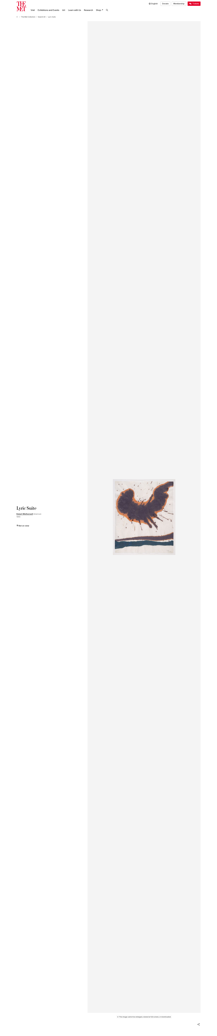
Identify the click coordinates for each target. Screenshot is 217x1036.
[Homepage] (21, 6)
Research (88, 10)
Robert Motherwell (24, 514)
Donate (165, 4)
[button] (198, 1024)
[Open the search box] (107, 10)
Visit (33, 10)
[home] (17, 17)
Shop (98, 10)
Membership (178, 4)
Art (63, 10)
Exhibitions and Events (48, 10)
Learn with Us (74, 10)
